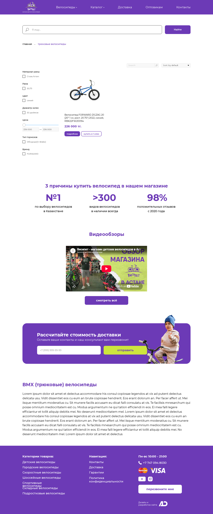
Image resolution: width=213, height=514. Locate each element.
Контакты (183, 7)
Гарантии (96, 472)
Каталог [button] (97, 7)
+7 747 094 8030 (154, 463)
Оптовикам (154, 7)
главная (27, 44)
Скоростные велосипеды (41, 472)
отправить (125, 350)
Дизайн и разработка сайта (147, 503)
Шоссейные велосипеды (41, 477)
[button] (160, 489)
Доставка (125, 7)
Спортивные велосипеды (32, 484)
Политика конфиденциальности (106, 479)
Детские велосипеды (38, 462)
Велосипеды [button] (65, 7)
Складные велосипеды (40, 488)
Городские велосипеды (40, 467)
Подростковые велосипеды (43, 493)
